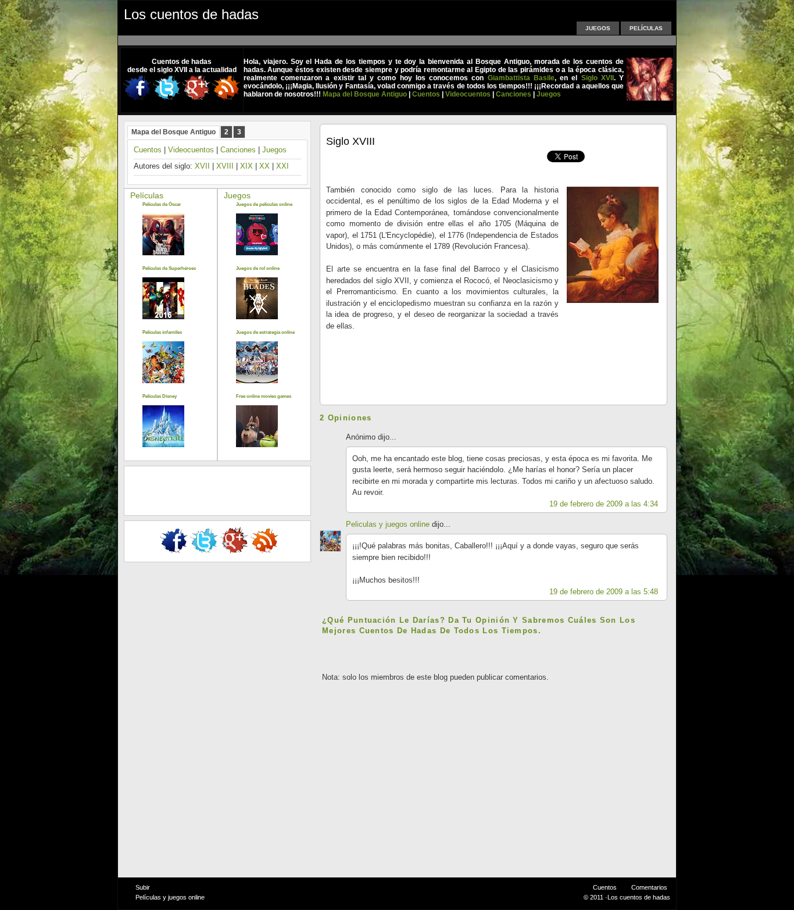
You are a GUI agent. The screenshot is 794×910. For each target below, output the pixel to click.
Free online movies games (263, 396)
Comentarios (649, 887)
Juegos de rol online (258, 268)
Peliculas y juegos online (388, 524)
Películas (646, 28)
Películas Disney (159, 396)
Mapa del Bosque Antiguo (173, 132)
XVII (202, 166)
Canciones (238, 149)
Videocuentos (191, 149)
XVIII (225, 166)
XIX (246, 166)
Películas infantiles (162, 332)
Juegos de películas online (264, 204)
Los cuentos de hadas (191, 14)
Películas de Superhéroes (169, 268)
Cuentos (148, 149)
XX (264, 166)
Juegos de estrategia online (265, 332)
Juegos (597, 28)
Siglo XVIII (350, 141)
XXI (282, 166)
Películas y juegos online (170, 897)
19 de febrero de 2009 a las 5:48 (603, 591)
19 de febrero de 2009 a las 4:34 (603, 503)
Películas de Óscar (161, 204)
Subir (142, 887)
